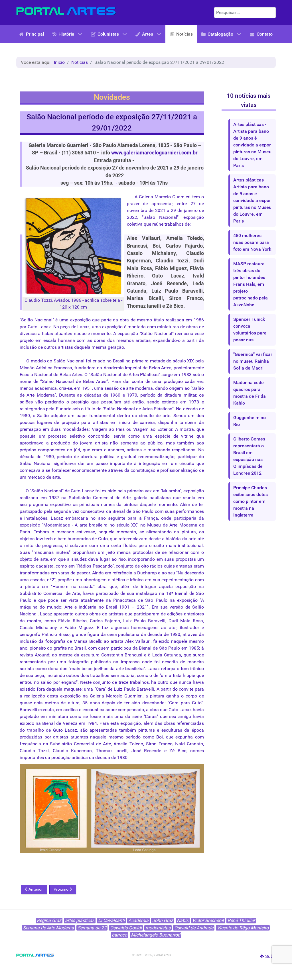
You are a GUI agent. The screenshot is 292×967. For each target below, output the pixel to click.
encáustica (93, 709)
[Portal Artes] (66, 11)
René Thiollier (241, 920)
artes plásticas (79, 920)
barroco (119, 935)
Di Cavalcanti (111, 920)
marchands (158, 449)
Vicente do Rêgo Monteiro (243, 928)
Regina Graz (49, 920)
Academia (138, 920)
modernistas (158, 928)
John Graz (162, 920)
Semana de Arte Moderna (48, 928)
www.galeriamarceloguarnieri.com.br (154, 153)
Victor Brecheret (208, 920)
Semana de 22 (92, 928)
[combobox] (245, 12)
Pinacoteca (124, 600)
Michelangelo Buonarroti (155, 935)
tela (116, 300)
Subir (270, 956)
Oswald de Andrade (193, 928)
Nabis (182, 920)
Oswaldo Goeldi (126, 928)
